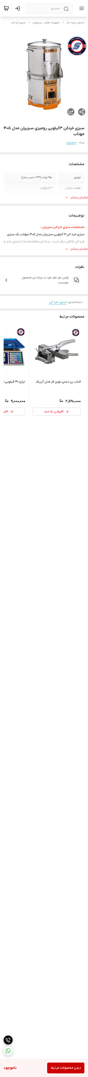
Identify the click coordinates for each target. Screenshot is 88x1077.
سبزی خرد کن (18, 22)
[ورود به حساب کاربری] (18, 8)
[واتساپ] (8, 1050)
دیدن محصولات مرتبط (66, 1068)
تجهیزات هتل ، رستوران (46, 22)
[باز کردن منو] (80, 8)
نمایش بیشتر (79, 197)
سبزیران (71, 142)
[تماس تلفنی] (8, 1040)
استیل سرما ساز (75, 22)
